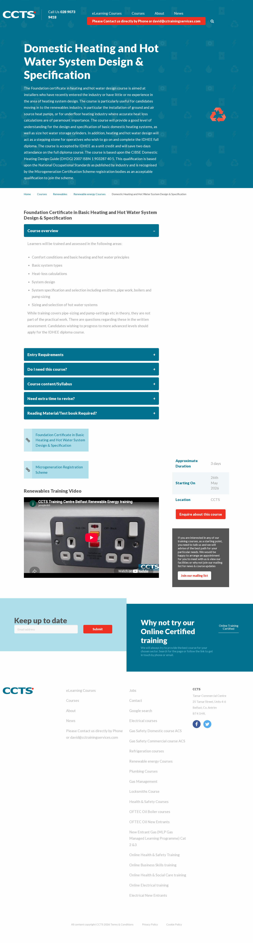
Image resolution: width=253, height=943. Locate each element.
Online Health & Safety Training (154, 855)
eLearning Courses (107, 13)
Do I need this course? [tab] (47, 369)
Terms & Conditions (122, 924)
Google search (140, 710)
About (159, 13)
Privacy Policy (150, 924)
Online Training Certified (228, 627)
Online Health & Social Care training (157, 875)
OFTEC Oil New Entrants (149, 822)
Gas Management (143, 781)
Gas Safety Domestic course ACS (155, 731)
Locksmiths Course (144, 791)
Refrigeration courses (146, 751)
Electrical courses (143, 720)
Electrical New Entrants (148, 895)
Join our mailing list (194, 575)
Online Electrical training (149, 885)
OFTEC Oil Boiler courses (149, 811)
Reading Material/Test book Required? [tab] (62, 413)
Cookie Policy (174, 924)
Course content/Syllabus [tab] (49, 383)
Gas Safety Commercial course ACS (157, 741)
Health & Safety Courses (149, 801)
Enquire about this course (200, 514)
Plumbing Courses (143, 771)
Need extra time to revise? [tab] (51, 398)
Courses (138, 13)
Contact (135, 700)
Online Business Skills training (153, 865)
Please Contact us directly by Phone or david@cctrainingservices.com (146, 21)
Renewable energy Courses (151, 761)
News (178, 13)
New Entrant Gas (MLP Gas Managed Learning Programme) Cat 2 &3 (157, 838)
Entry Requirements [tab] (45, 354)
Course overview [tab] (42, 230)
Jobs (132, 690)
